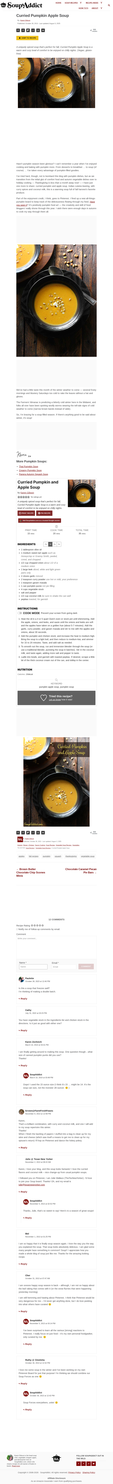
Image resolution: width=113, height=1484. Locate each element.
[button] (19, 497)
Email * (55, 963)
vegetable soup (87, 856)
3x (59, 544)
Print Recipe (27, 513)
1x (50, 544)
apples (21, 856)
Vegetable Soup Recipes (64, 845)
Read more (16, 1466)
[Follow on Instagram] (88, 1463)
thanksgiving (71, 856)
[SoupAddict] (21, 5)
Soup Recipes (50, 845)
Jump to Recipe (28, 38)
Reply (23, 998)
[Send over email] (43, 30)
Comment (21, 934)
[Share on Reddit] (33, 30)
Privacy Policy (74, 1472)
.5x (46, 544)
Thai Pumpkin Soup (28, 466)
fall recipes (33, 856)
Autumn (19, 845)
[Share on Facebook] (23, 30)
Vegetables (75, 845)
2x (55, 544)
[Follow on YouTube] (93, 1463)
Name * (23, 962)
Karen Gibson (25, 20)
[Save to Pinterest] (18, 30)
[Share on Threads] (38, 30)
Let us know (55, 699)
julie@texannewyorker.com (32, 1184)
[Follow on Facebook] (78, 1463)
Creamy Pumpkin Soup (30, 470)
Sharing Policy (88, 1472)
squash (58, 856)
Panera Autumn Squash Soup (33, 474)
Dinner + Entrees (28, 845)
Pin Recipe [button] (45, 513)
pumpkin (46, 856)
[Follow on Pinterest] (83, 1463)
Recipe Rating (23, 925)
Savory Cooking (40, 845)
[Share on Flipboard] (28, 30)
